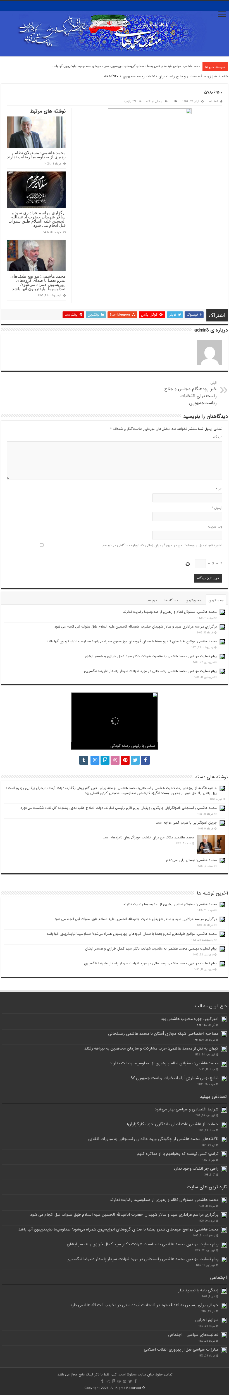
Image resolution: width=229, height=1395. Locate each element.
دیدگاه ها (171, 600)
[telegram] (83, 760)
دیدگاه (217, 437)
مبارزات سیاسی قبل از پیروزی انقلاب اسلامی (181, 1349)
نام (219, 489)
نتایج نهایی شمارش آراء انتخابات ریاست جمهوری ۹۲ (174, 1078)
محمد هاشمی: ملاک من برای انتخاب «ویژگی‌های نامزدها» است (148, 837)
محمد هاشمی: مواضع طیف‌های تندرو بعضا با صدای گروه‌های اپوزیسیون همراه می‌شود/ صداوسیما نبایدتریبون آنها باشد (38, 282)
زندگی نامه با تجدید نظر (198, 1290)
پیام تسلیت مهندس (188, 66)
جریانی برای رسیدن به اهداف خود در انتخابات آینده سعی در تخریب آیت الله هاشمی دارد (144, 1305)
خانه (225, 76)
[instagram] (94, 760)
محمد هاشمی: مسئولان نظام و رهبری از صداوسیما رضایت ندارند (36, 154)
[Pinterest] (125, 760)
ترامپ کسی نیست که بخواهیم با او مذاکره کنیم (177, 1154)
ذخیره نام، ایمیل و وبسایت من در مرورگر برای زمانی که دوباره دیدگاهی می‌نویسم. (162, 545)
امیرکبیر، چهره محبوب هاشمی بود (189, 1019)
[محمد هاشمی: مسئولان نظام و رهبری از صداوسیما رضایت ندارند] (224, 1064)
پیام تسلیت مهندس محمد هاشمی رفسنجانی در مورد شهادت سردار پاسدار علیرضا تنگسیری (150, 671)
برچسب (151, 600)
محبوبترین (193, 600)
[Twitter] (135, 760)
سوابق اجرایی (206, 1320)
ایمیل (217, 508)
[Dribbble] (115, 760)
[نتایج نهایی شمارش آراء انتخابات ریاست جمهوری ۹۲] (224, 1078)
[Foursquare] (105, 760)
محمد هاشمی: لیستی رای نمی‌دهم (191, 860)
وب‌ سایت (215, 527)
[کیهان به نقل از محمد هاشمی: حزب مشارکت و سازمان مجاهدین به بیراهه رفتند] (224, 1049)
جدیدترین (216, 600)
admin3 (213, 101)
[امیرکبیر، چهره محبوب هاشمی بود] (224, 1019)
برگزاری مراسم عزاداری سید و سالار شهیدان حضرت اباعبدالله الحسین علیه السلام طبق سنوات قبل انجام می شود (37, 219)
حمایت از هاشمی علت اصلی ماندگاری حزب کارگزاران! (172, 1124)
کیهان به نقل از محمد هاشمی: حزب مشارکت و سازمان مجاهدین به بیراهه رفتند (151, 1048)
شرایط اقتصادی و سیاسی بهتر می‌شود (186, 1109)
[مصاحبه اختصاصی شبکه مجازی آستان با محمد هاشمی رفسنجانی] (224, 1034)
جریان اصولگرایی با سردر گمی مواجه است (186, 823)
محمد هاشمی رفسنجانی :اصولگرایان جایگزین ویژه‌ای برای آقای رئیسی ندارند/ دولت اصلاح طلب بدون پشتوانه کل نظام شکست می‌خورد (118, 808)
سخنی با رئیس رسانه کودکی (132, 746)
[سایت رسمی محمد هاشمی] (114, 28)
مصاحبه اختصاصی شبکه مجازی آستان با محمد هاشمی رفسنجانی (163, 1034)
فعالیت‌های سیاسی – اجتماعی (193, 1335)
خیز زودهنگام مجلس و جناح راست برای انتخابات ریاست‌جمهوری (170, 76)
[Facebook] (145, 760)
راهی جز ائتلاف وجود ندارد (195, 1168)
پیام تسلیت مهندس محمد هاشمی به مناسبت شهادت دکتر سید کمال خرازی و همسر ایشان (151, 656)
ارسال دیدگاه (154, 101)
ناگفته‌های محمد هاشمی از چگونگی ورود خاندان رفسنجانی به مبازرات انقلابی (153, 1139)
